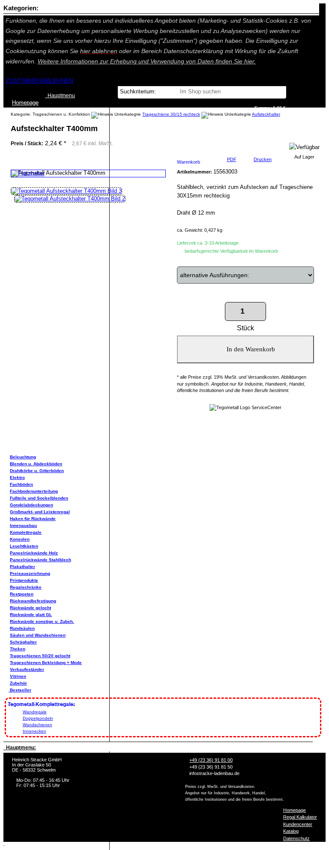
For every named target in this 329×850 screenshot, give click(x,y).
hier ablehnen (98, 51)
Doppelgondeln (38, 718)
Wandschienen (37, 724)
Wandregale (35, 711)
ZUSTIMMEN (24, 80)
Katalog (291, 831)
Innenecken (34, 731)
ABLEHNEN (57, 80)
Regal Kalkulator (300, 817)
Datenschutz (296, 838)
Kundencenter (297, 824)
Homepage (294, 810)
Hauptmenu (60, 96)
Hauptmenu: (19, 748)
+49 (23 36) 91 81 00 (211, 760)
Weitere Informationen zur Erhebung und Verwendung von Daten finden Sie (147, 61)
